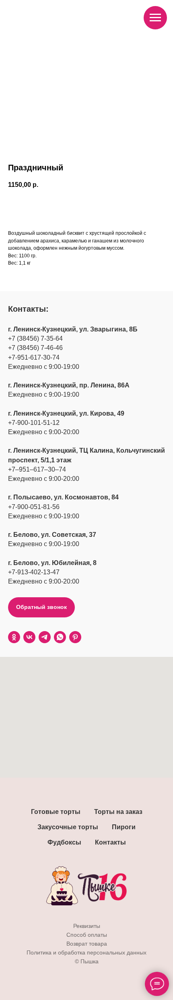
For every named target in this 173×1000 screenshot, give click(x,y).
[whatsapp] (60, 637)
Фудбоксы (64, 842)
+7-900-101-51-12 (34, 422)
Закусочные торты (67, 827)
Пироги (124, 827)
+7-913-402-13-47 (34, 572)
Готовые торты (55, 811)
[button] (41, 607)
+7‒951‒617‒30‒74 (37, 469)
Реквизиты (86, 926)
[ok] (14, 637)
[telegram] (45, 637)
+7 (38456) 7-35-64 (35, 338)
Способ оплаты (86, 935)
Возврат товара (86, 943)
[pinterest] (75, 637)
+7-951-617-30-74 (34, 357)
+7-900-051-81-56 (34, 506)
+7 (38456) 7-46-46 (35, 347)
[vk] (29, 637)
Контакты (110, 842)
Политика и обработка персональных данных (86, 952)
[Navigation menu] (155, 18)
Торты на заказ (118, 811)
